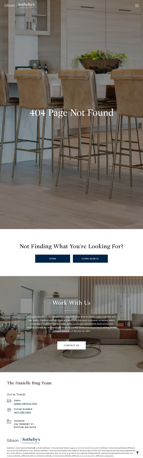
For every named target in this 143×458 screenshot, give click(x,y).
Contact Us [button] (71, 345)
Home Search (90, 258)
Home (52, 258)
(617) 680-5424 (22, 412)
